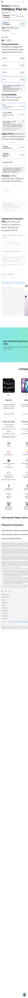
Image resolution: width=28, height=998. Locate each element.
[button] (19, 1)
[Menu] (26, 1)
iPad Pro (9, 400)
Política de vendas (15, 628)
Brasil (3, 624)
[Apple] (2, 591)
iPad (6, 591)
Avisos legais (22, 628)
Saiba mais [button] (15, 15)
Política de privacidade (6, 628)
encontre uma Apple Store (17, 621)
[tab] (13, 34)
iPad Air (10, 591)
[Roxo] (8, 40)
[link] (24, 994)
